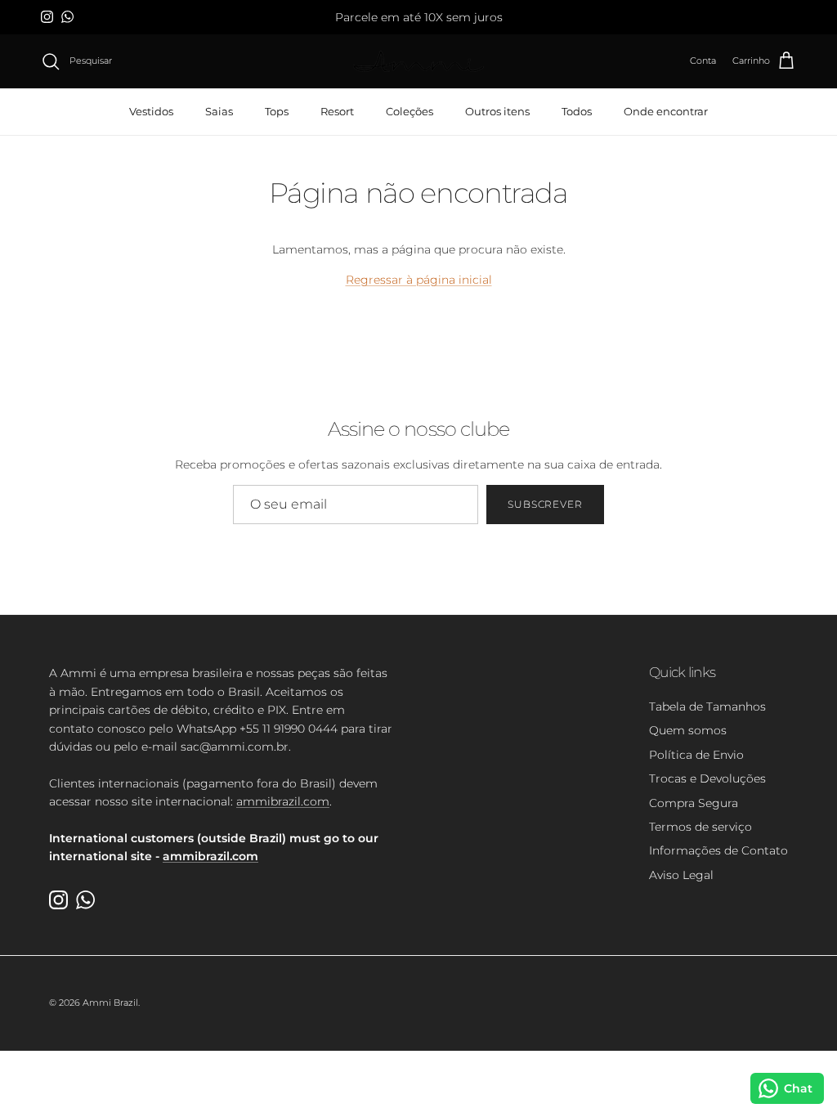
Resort (337, 111)
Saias (219, 111)
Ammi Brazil (110, 1002)
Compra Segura (693, 803)
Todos (577, 111)
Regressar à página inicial (419, 279)
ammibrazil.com (282, 801)
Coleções (409, 111)
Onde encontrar (666, 111)
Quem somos (688, 730)
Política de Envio (696, 754)
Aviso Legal (681, 875)
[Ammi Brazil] (418, 62)
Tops (277, 111)
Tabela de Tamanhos (707, 706)
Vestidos (151, 111)
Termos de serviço (700, 826)
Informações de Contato (718, 850)
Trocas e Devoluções (707, 778)
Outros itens (497, 111)
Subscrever (546, 504)
